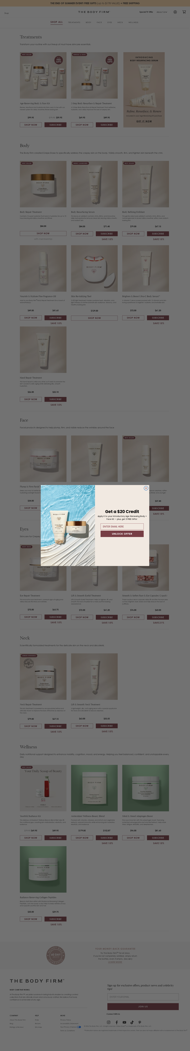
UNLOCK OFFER (122, 533)
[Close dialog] (146, 488)
